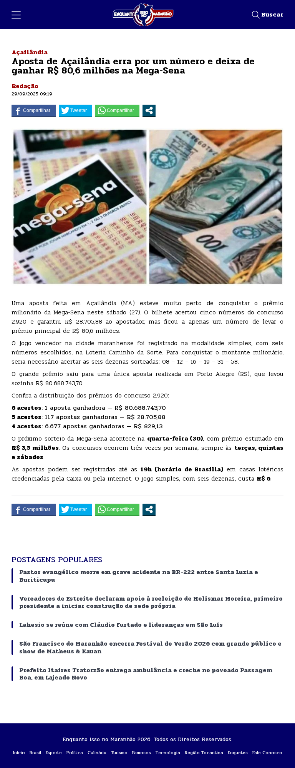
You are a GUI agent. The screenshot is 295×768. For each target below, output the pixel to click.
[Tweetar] (75, 110)
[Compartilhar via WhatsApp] (117, 110)
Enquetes (238, 752)
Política (74, 752)
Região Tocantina (204, 752)
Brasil (35, 752)
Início (19, 752)
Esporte (54, 752)
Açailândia (30, 52)
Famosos (141, 752)
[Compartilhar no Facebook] (34, 110)
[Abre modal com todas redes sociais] (149, 110)
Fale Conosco (267, 752)
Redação (25, 86)
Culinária (97, 752)
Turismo (119, 752)
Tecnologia (168, 752)
